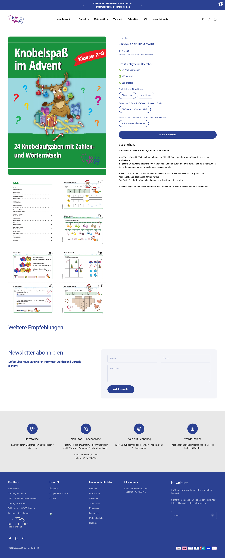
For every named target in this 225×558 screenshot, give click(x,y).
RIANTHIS (35, 548)
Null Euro (93, 523)
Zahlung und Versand (18, 493)
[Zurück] (83, 5)
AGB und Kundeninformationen (22, 498)
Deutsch (82, 19)
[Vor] (141, 5)
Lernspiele (94, 513)
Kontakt (53, 498)
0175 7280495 (139, 492)
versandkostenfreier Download (140, 54)
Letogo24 (123, 38)
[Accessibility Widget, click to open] (221, 4)
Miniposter (94, 508)
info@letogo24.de (89, 454)
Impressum (13, 488)
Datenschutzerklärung (18, 513)
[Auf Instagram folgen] (16, 538)
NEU (145, 19)
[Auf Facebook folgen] (10, 538)
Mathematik (99, 19)
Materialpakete (64, 19)
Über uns (53, 488)
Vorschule (118, 19)
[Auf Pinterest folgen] (23, 538)
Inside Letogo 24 (160, 19)
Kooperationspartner (58, 493)
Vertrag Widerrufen (17, 503)
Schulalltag (133, 19)
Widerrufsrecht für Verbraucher (22, 508)
